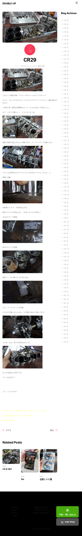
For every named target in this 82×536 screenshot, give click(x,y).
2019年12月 (65, 295)
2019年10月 (65, 303)
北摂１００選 (46, 479)
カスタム (23, 66)
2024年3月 (64, 129)
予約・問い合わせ (67, 514)
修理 (39, 66)
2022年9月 (64, 198)
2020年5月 (64, 276)
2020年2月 (64, 288)
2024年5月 (64, 121)
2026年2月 (64, 44)
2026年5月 (64, 32)
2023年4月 (64, 171)
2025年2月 (64, 90)
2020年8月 (64, 264)
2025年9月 (64, 63)
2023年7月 (64, 160)
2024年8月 (64, 113)
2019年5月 (64, 322)
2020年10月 (65, 257)
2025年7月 (64, 71)
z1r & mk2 (7, 469)
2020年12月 (65, 249)
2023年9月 (64, 152)
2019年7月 (64, 315)
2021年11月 (64, 226)
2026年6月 (64, 28)
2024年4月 (64, 125)
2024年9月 (64, 109)
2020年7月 (64, 268)
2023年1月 (64, 183)
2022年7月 (64, 206)
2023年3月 (64, 175)
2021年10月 (65, 230)
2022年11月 (65, 191)
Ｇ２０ (8, 430)
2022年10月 (65, 195)
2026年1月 (64, 47)
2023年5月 (64, 168)
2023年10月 (65, 148)
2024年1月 (64, 137)
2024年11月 (65, 102)
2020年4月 (64, 280)
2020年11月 (65, 253)
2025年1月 (64, 94)
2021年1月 (64, 245)
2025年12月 (65, 51)
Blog (16, 66)
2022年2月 (64, 214)
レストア (34, 66)
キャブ (29, 66)
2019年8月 (64, 311)
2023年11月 (65, 144)
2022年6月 (64, 210)
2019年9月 (64, 307)
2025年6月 (64, 75)
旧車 (43, 66)
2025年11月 (65, 55)
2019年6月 (64, 319)
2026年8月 (64, 20)
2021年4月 (64, 237)
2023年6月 (64, 164)
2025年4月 (64, 82)
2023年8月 (64, 156)
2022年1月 (64, 218)
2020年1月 (64, 292)
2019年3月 (64, 330)
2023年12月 (65, 140)
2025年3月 (64, 86)
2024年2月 (64, 133)
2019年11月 (64, 299)
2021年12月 (65, 222)
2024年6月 (64, 117)
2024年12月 (65, 98)
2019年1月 (64, 338)
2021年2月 (64, 241)
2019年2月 (64, 334)
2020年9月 (64, 260)
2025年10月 (65, 59)
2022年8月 (64, 202)
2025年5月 (64, 78)
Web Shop (70, 522)
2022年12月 (65, 187)
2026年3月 (64, 40)
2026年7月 (64, 24)
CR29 (30, 60)
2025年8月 (64, 67)
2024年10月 (65, 106)
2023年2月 (64, 179)
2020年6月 (64, 272)
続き (52, 430)
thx (22, 479)
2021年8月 (64, 233)
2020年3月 (64, 284)
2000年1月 (64, 342)
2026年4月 (64, 36)
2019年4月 (64, 326)
